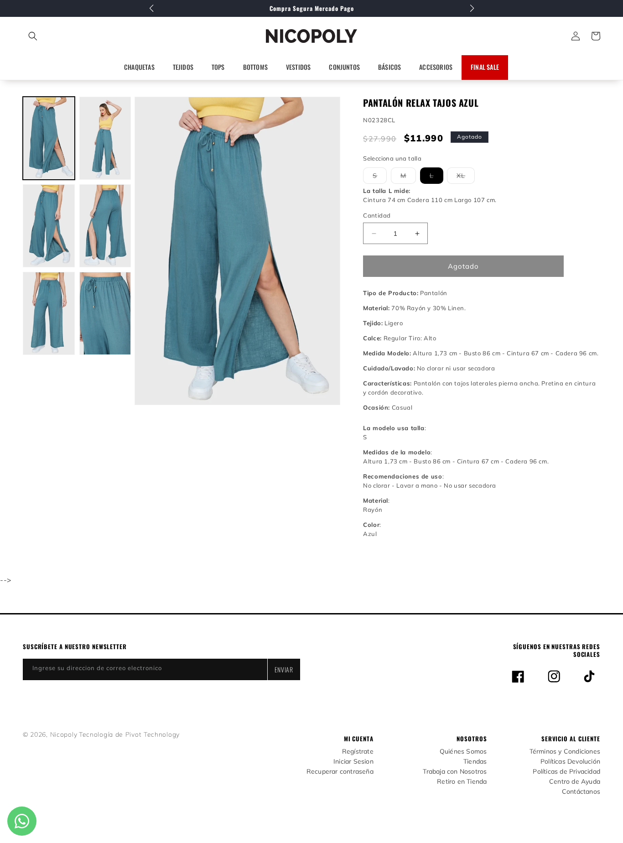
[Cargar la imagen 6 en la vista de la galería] (105, 313)
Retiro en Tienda (462, 782)
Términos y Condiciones (565, 751)
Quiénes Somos (463, 751)
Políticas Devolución (570, 761)
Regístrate (358, 751)
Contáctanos (581, 792)
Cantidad (376, 215)
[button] (73, 36)
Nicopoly (64, 734)
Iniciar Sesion (353, 761)
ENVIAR (284, 669)
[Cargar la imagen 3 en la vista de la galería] (49, 225)
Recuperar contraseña (340, 771)
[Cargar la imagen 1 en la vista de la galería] (49, 138)
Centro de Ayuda (574, 782)
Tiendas (475, 761)
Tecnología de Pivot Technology (129, 734)
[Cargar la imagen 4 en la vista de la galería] (105, 225)
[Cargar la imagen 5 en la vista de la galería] (49, 313)
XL (466, 177)
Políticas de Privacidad (566, 771)
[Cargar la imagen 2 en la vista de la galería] (105, 138)
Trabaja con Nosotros (455, 771)
